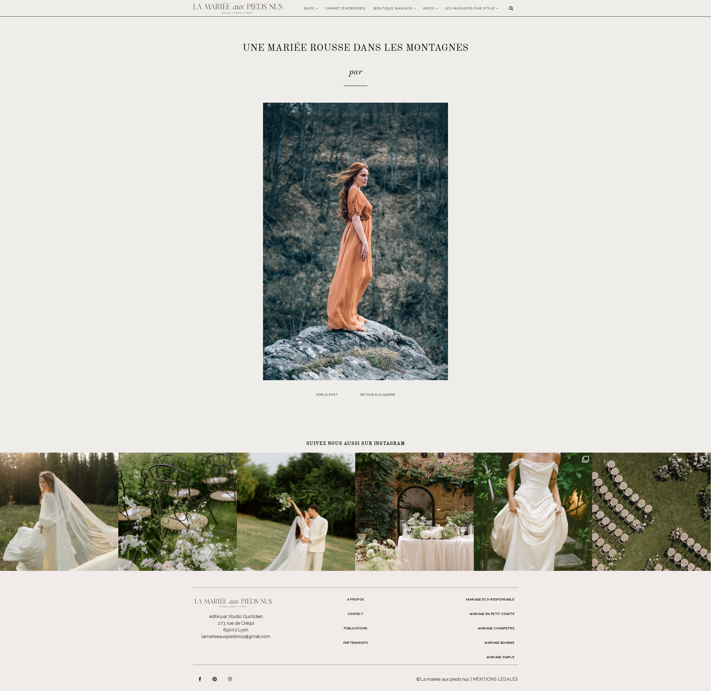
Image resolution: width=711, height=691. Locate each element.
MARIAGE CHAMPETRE (496, 629)
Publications (355, 629)
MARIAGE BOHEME (499, 643)
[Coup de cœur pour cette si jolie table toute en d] (414, 512)
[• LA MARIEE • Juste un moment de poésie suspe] (59, 512)
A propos (355, 600)
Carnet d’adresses (345, 8)
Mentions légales (495, 679)
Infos (429, 8)
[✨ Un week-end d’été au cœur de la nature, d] (296, 512)
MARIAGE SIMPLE (500, 657)
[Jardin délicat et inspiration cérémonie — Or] (651, 512)
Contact (355, 614)
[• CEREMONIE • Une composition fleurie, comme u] (177, 512)
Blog (309, 8)
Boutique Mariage (393, 8)
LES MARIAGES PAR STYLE (470, 8)
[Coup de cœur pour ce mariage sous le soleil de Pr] (533, 512)
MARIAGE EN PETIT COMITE (492, 614)
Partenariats (355, 643)
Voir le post (327, 395)
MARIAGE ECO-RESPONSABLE (490, 600)
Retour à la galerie (377, 395)
